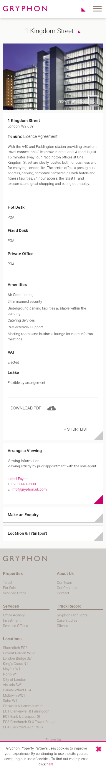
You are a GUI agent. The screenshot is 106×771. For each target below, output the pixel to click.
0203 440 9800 (23, 484)
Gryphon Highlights (72, 615)
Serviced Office (14, 593)
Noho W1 (10, 674)
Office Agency (14, 615)
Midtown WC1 (14, 695)
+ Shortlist (76, 429)
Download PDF (26, 408)
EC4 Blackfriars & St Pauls (23, 727)
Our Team (64, 582)
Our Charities (67, 588)
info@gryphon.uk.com (29, 489)
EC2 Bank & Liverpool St (21, 716)
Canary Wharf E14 (17, 690)
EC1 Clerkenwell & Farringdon (26, 711)
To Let (7, 582)
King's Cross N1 (15, 663)
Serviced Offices (15, 625)
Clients (62, 625)
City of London (14, 679)
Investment (12, 620)
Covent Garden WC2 (19, 653)
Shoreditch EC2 (15, 647)
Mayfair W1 (12, 669)
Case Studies (67, 620)
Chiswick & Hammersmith (23, 706)
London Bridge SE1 (18, 658)
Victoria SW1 (13, 685)
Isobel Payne (17, 478)
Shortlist (80, 9)
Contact (63, 593)
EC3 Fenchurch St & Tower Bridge (29, 722)
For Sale (9, 588)
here (50, 764)
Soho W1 (10, 700)
